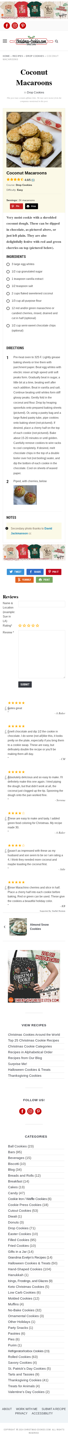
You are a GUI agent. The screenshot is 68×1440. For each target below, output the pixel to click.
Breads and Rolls (21, 1175)
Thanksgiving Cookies (24, 1075)
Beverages (16, 1158)
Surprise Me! (17, 1064)
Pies (11, 1339)
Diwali (12, 1216)
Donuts (13, 1222)
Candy (13, 1193)
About (7, 1409)
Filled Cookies (18, 1240)
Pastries (14, 1333)
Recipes (18, 56)
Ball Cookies (17, 1146)
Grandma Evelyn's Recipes (27, 1257)
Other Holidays (19, 1322)
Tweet (18, 571)
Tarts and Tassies (21, 1374)
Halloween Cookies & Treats (29, 1069)
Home (6, 56)
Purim (12, 1345)
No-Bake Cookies (21, 1310)
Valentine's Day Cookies (26, 1392)
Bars (11, 1152)
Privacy (21, 1413)
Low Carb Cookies (22, 1292)
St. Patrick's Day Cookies (27, 1368)
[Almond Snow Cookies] (18, 927)
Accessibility (42, 1413)
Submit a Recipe (54, 1409)
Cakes (13, 1187)
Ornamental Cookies (23, 1316)
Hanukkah (16, 1275)
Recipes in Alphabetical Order (30, 1052)
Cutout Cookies (19, 1210)
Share (37, 571)
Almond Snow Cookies (39, 926)
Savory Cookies (20, 1362)
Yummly (26, 579)
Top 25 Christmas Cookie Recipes (33, 1040)
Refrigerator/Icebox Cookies (26, 1351)
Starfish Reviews (58, 911)
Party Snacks (18, 1328)
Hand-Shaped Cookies (25, 1269)
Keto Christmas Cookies (26, 1287)
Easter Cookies (19, 1234)
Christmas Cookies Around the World (34, 1034)
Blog (11, 1169)
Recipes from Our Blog (25, 1058)
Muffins (13, 1304)
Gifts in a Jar (17, 1251)
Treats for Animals (21, 1386)
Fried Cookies (18, 1246)
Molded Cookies (20, 1298)
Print (46, 579)
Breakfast (15, 1181)
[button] (5, 41)
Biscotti (13, 1164)
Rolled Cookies (19, 1357)
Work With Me (26, 1409)
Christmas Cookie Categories (30, 1046)
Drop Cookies (35, 56)
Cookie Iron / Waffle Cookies (27, 1199)
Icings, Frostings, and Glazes (28, 1281)
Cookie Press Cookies (24, 1205)
